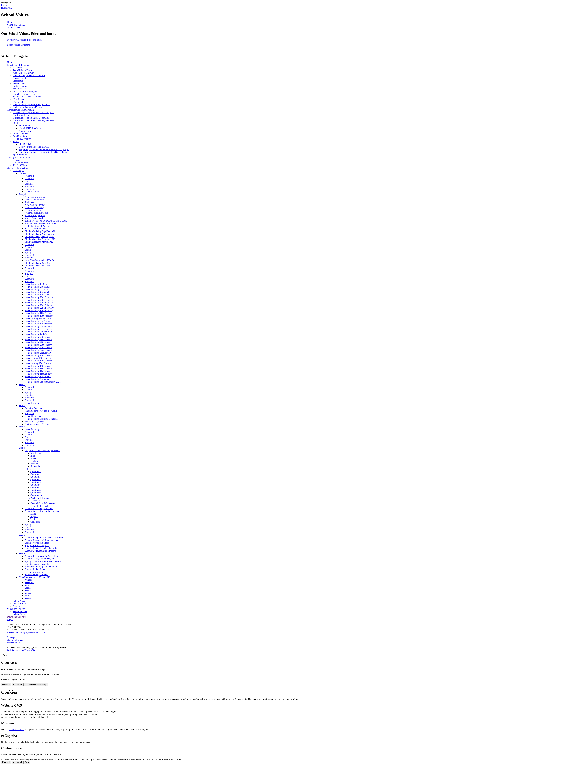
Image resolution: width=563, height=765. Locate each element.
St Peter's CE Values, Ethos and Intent (24, 40)
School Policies (20, 611)
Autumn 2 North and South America (41, 540)
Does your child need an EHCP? (34, 147)
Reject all (6, 685)
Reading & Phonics (22, 139)
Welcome (17, 67)
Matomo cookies (16, 729)
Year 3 (22, 426)
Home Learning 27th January (38, 342)
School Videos (19, 601)
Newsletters (18, 99)
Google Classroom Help (24, 94)
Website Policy (14, 642)
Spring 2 (29, 183)
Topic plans (30, 202)
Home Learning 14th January (38, 366)
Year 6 (22, 553)
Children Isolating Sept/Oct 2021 (40, 231)
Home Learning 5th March (37, 294)
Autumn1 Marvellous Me (36, 213)
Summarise (35, 466)
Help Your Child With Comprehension (42, 450)
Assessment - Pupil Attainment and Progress (33, 112)
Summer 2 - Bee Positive (36, 569)
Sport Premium (20, 154)
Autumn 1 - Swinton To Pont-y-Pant (41, 556)
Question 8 (35, 490)
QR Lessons (30, 469)
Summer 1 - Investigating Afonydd (41, 566)
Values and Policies (16, 24)
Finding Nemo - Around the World (41, 411)
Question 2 (35, 474)
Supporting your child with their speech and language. (44, 149)
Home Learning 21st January (38, 352)
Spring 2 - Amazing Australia (38, 564)
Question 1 (35, 471)
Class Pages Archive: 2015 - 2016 (34, 577)
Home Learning (32, 191)
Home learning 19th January (38, 358)
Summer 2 (29, 189)
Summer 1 (29, 186)
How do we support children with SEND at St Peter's (43, 152)
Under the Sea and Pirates (37, 226)
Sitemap (11, 637)
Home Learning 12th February (39, 310)
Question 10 (36, 495)
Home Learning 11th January (38, 374)
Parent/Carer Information (18, 65)
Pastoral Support (20, 86)
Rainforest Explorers (34, 421)
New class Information (35, 205)
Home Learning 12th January (38, 371)
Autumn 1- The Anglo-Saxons (39, 508)
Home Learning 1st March (37, 284)
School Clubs (19, 83)
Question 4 (35, 479)
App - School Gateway (23, 73)
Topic (33, 519)
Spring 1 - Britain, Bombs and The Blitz (43, 561)
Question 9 (35, 492)
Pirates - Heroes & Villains (37, 424)
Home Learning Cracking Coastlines (41, 418)
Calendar (17, 160)
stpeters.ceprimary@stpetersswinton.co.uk (26, 632)
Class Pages (18, 170)
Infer (32, 455)
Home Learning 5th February (38, 323)
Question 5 (35, 482)
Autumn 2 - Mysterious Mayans (39, 558)
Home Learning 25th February (39, 300)
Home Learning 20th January (38, 355)
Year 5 (22, 535)
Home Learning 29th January (38, 337)
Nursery (22, 173)
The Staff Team (20, 165)
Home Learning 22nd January (38, 350)
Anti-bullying (25, 131)
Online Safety (19, 102)
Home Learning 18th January (38, 360)
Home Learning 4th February (38, 326)
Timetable (35, 500)
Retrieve (34, 463)
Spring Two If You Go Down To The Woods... (46, 220)
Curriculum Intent (21, 115)
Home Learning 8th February (38, 321)
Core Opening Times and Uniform (29, 75)
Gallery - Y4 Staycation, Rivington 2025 (31, 104)
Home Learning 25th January (38, 347)
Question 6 (35, 484)
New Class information (35, 228)
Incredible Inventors (34, 416)
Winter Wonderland (34, 218)
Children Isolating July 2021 (38, 265)
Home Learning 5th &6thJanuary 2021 (43, 382)
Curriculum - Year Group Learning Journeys (33, 120)
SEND (16, 141)
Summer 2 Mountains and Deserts (40, 551)
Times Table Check (39, 506)
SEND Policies (26, 144)
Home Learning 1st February (38, 334)
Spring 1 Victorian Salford (37, 543)
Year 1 (22, 384)
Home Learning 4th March (37, 292)
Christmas (35, 521)
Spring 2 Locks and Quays (37, 545)
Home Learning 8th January (38, 376)
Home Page (6, 7)
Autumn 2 (29, 178)
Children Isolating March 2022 (39, 242)
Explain (34, 461)
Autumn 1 (29, 176)
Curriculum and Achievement (20, 110)
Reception (23, 194)
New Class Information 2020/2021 (41, 260)
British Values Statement (18, 45)
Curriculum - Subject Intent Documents (31, 117)
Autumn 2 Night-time (35, 215)
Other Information (33, 210)
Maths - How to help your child (27, 96)
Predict (33, 458)
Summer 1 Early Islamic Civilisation (41, 548)
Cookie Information (16, 640)
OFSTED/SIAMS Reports (25, 91)
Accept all (17, 685)
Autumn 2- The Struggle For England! (42, 511)
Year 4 (22, 448)
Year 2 (22, 405)
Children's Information (17, 168)
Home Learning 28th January (38, 339)
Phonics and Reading (34, 199)
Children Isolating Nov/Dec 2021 (40, 234)
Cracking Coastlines (34, 408)
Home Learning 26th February (39, 297)
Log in (4, 5)
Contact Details (20, 78)
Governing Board (21, 162)
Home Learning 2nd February (38, 331)
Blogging (17, 606)
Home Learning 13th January (38, 368)
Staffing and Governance (18, 157)
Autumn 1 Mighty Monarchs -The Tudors (44, 537)
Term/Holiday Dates (22, 70)
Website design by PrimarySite (21, 650)
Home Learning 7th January (38, 379)
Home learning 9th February (38, 318)
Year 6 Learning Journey (36, 574)
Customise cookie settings (36, 685)
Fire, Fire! (29, 413)
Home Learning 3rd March (37, 289)
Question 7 (35, 487)
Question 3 (35, 477)
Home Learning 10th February (39, 316)
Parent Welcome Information (38, 498)
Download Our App (16, 617)
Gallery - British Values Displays (28, 107)
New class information (35, 197)
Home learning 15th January (38, 363)
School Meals (19, 88)
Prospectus (18, 81)
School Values (13, 27)
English (34, 516)
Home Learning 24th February (39, 302)
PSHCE (16, 123)
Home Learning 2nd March (37, 286)
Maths (33, 514)
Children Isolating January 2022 (39, 236)
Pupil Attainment (20, 133)
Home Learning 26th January (38, 345)
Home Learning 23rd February (39, 305)
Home (10, 22)
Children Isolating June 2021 (38, 263)
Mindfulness (24, 125)
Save (27, 762)
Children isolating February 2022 (40, 239)
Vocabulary (35, 453)
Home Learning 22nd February (39, 308)
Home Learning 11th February (39, 313)
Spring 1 (29, 181)
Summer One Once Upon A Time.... (41, 223)
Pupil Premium (20, 136)
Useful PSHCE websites (30, 128)
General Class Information (42, 503)
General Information (34, 572)
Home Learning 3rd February (38, 329)
